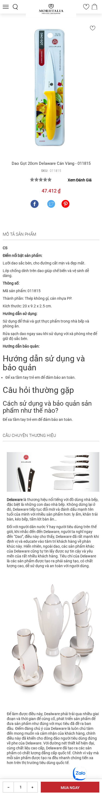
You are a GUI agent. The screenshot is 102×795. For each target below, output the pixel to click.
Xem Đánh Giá (80, 180)
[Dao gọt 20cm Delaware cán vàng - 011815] (51, 89)
